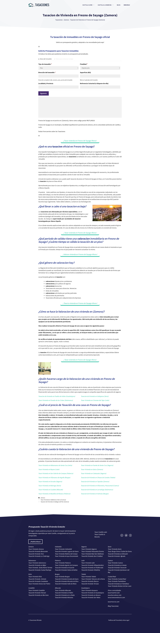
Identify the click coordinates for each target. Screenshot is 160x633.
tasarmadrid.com (114, 593)
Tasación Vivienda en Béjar (37, 565)
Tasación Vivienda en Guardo (64, 568)
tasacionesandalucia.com (116, 597)
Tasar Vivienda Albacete (63, 590)
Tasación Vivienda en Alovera (90, 595)
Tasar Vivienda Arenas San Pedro (39, 584)
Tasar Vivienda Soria (114, 549)
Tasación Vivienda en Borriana (38, 595)
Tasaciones (59, 20)
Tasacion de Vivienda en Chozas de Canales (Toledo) (98, 477)
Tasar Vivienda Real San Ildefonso (92, 554)
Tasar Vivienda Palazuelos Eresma (92, 551)
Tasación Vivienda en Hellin (64, 593)
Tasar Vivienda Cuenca (115, 563)
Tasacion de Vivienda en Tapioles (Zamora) (95, 481)
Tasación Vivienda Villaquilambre (92, 565)
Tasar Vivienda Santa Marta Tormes (40, 568)
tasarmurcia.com (113, 602)
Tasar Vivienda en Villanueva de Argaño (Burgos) (54, 477)
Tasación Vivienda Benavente (38, 551)
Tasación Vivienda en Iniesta (117, 565)
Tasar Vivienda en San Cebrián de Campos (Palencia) (55, 473)
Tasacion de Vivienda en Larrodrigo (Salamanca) (97, 490)
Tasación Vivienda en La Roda (64, 595)
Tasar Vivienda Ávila (35, 577)
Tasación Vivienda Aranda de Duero (66, 579)
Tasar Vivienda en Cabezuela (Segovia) (93, 473)
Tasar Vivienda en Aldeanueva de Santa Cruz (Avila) (55, 465)
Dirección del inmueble (47, 72)
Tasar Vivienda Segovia (89, 549)
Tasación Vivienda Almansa (64, 597)
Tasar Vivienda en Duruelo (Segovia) (50, 481)
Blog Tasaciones (113, 606)
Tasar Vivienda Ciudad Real (117, 579)
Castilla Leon (87, 5)
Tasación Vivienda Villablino (90, 570)
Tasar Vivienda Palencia (63, 563)
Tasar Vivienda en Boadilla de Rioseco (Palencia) (54, 494)
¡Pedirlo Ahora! (35, 542)
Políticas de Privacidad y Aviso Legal (118, 620)
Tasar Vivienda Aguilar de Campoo (66, 565)
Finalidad (84, 64)
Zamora (66, 20)
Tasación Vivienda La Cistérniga (38, 556)
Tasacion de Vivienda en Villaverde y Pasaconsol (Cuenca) (100, 486)
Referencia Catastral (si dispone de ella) (94, 83)
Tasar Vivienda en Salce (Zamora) (92, 469)
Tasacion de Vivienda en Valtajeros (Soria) (95, 396)
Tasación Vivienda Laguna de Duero (66, 551)
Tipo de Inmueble (45, 64)
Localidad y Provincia (45, 83)
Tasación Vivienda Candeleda (38, 581)
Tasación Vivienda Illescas (89, 581)
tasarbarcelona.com (114, 595)
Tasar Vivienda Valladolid (63, 549)
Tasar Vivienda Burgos (62, 577)
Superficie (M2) (85, 72)
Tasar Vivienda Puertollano (117, 581)
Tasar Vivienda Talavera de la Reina (93, 579)
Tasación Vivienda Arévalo (37, 579)
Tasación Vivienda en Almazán (118, 554)
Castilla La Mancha (105, 5)
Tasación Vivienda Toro (36, 554)
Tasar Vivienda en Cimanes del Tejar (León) (95, 400)
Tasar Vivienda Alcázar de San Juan (120, 586)
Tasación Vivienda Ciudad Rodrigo (39, 570)
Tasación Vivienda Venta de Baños (66, 570)
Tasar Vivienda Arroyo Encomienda (66, 556)
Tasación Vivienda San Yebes (90, 597)
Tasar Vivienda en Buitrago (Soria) (49, 486)
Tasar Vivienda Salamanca (37, 563)
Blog (118, 5)
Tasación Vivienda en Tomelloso (118, 584)
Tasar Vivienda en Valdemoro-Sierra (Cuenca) (53, 500)
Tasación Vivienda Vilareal (37, 593)
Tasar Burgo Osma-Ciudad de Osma (120, 551)
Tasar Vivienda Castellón (36, 590)
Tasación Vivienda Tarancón (117, 568)
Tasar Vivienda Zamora (36, 549)
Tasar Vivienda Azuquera (89, 590)
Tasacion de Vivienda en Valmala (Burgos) (95, 494)
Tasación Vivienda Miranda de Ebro (66, 581)
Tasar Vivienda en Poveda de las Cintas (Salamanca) (55, 400)
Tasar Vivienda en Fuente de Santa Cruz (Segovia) (97, 465)
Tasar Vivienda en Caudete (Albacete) (50, 490)
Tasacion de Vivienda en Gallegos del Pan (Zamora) (54, 502)
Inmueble (127, 5)
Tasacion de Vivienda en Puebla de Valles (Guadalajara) (56, 396)
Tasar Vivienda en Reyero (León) (48, 469)
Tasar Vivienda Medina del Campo (66, 554)
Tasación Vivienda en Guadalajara (92, 593)
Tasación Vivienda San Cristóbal (91, 556)
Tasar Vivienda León (87, 563)
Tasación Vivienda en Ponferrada (92, 568)
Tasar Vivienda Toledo (88, 577)
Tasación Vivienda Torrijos (90, 584)
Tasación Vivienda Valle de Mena (65, 584)
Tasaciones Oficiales (35, 620)
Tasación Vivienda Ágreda (116, 556)
